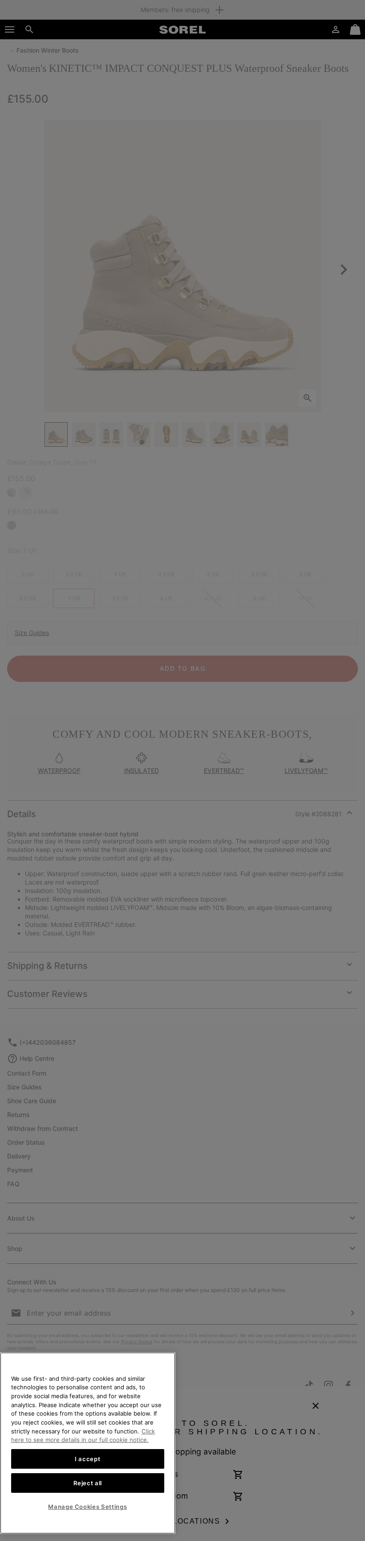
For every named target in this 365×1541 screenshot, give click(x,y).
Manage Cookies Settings (87, 1506)
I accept (87, 1458)
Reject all (87, 1483)
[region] (87, 1443)
